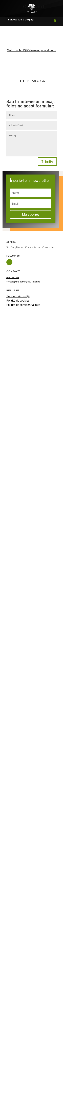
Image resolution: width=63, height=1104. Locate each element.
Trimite (47, 161)
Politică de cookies (17, 300)
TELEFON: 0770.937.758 (31, 81)
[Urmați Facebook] (9, 262)
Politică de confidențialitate (23, 305)
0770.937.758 (12, 277)
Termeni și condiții (18, 296)
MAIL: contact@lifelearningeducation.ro (31, 50)
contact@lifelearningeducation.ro (23, 281)
